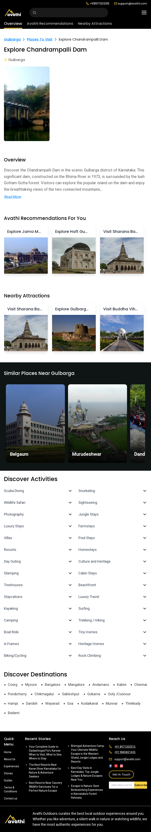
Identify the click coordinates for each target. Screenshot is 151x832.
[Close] (115, 400)
